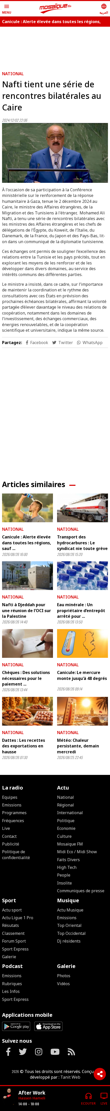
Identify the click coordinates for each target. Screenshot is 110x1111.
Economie (66, 828)
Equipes (9, 797)
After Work (31, 1092)
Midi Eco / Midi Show (77, 851)
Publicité (10, 844)
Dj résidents (69, 941)
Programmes (14, 812)
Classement (13, 933)
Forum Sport (14, 941)
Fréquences (13, 820)
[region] (55, 46)
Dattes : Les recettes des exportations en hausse (23, 746)
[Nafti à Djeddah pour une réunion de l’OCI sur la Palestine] (27, 575)
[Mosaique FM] (55, 8)
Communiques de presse (80, 891)
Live (6, 828)
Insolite (64, 883)
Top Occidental (71, 933)
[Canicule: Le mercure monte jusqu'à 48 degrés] (82, 643)
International (70, 812)
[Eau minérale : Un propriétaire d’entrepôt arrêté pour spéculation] (82, 575)
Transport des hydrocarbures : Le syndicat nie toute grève (82, 542)
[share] (100, 1074)
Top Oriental (69, 925)
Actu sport (12, 910)
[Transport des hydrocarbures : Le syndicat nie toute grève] (82, 507)
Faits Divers (68, 859)
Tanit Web (70, 1077)
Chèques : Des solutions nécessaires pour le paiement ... (26, 678)
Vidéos (63, 983)
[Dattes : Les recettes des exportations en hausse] (27, 711)
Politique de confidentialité (16, 854)
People (63, 875)
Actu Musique (70, 910)
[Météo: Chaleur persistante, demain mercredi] (82, 711)
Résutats (10, 925)
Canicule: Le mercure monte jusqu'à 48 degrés (82, 675)
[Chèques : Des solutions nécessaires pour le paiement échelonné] (27, 643)
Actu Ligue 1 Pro (17, 917)
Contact (9, 836)
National (13, 74)
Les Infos (11, 991)
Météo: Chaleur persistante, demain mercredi (78, 746)
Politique (65, 820)
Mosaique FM (70, 844)
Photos (63, 976)
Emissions (11, 805)
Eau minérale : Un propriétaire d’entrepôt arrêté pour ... (81, 610)
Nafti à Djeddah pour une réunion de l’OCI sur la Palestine (26, 610)
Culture (64, 836)
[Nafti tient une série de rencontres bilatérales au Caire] (55, 153)
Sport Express (15, 949)
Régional (65, 805)
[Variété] (8, 1096)
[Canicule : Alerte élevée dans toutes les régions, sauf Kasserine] (27, 507)
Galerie (9, 957)
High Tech (66, 867)
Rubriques (12, 983)
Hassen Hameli (31, 1098)
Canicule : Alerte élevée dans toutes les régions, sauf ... (26, 542)
